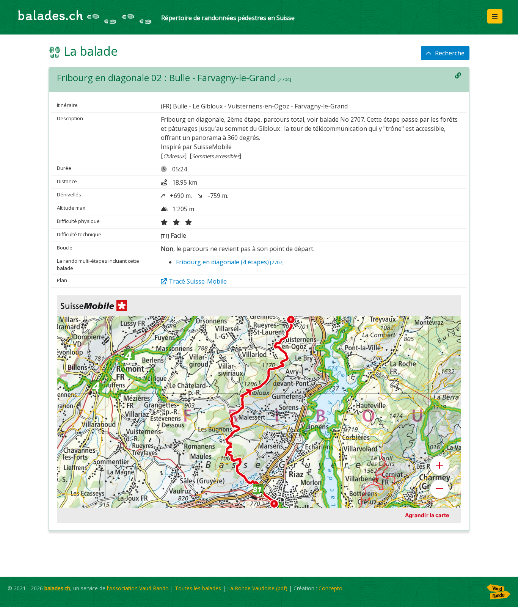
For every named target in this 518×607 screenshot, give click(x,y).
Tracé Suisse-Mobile (198, 281)
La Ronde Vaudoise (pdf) (257, 588)
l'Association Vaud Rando (138, 588)
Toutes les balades (198, 588)
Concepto (330, 588)
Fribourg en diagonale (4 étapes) (230, 262)
